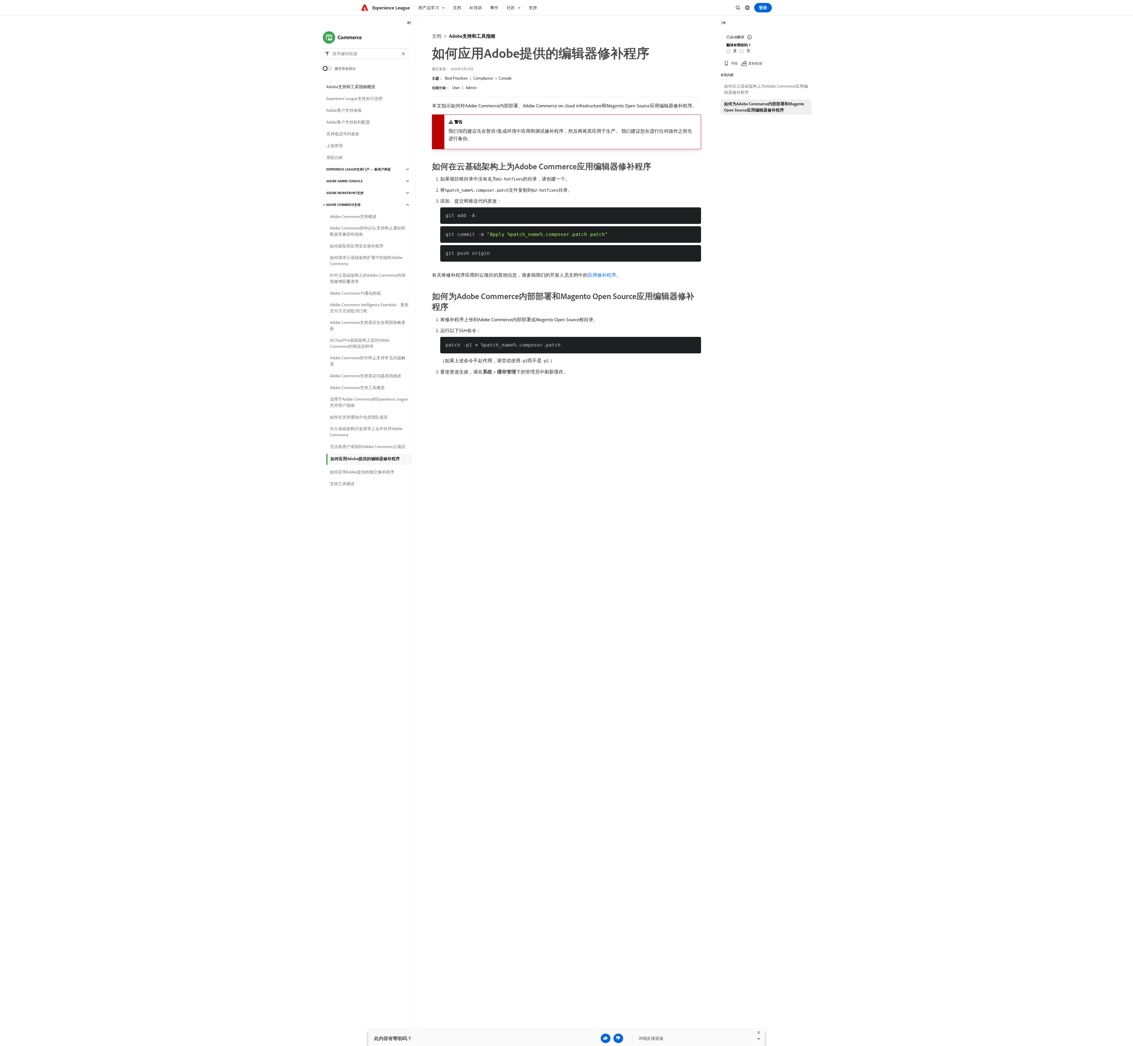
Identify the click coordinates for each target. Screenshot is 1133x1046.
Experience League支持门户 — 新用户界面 (358, 169)
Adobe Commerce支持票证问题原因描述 (365, 375)
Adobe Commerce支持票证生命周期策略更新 (367, 325)
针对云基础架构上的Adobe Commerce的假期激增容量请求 (367, 278)
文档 (436, 36)
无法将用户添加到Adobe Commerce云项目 (367, 446)
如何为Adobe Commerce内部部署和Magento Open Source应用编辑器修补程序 (764, 107)
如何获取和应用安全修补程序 (357, 246)
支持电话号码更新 (342, 134)
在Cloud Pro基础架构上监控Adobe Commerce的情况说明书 (359, 343)
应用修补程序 (602, 275)
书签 (734, 63)
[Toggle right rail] (723, 23)
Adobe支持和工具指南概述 (350, 86)
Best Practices (456, 78)
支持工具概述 (342, 483)
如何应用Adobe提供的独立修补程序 (362, 472)
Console (505, 78)
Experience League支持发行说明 (354, 98)
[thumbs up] (605, 1038)
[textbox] (365, 53)
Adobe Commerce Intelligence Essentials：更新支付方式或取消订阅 (369, 308)
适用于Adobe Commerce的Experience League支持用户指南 (369, 402)
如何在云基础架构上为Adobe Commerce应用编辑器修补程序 (766, 89)
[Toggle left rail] (409, 23)
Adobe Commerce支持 (343, 205)
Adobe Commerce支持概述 (353, 216)
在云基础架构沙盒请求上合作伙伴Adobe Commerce (366, 431)
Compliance (483, 78)
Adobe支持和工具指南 (472, 36)
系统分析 (334, 157)
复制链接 (755, 63)
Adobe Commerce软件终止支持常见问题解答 (367, 361)
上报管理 (334, 145)
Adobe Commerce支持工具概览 (357, 387)
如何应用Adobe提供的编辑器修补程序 (365, 458)
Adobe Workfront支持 (345, 193)
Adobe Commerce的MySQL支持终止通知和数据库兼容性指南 (367, 231)
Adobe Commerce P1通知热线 (355, 293)
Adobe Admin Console (344, 181)
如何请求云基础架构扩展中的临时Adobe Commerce (366, 260)
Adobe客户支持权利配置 (348, 122)
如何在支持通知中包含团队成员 (359, 417)
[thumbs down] (618, 1038)
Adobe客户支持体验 (344, 110)
